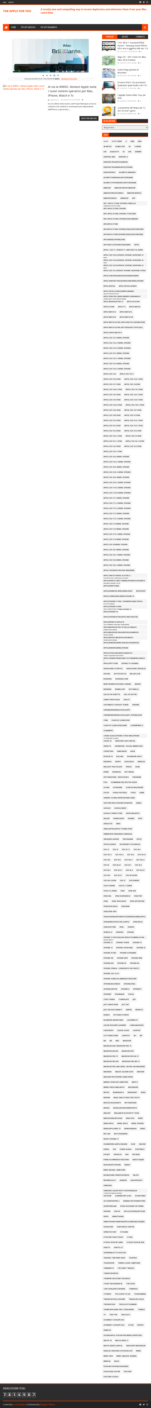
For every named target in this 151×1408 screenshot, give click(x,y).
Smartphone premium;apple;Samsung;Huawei (124, 1222)
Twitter (113, 1315)
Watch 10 (107, 1341)
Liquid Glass (123, 1030)
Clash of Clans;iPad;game (115, 725)
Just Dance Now (111, 1005)
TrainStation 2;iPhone (114, 1299)
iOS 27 (122, 881)
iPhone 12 (108, 943)
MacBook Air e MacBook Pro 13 (117, 1046)
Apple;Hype (140, 591)
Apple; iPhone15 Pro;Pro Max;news (119, 570)
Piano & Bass (126, 1149)
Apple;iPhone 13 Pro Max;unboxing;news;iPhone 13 (117, 607)
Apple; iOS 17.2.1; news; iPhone (117, 508)
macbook (127, 1041)
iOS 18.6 (117, 860)
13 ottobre (117, 141)
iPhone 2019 (122, 958)
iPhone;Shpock (110, 989)
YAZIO (116, 1361)
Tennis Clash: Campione (129, 1263)
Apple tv (121, 307)
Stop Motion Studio (113, 1237)
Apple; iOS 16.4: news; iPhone (116, 457)
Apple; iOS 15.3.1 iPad (133, 426)
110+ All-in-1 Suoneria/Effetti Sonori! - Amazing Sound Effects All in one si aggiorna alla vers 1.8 (133, 45)
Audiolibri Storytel (113, 669)
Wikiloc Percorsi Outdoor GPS (118, 1351)
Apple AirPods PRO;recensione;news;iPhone (123, 281)
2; (126, 141)
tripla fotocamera (128, 1304)
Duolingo (129, 762)
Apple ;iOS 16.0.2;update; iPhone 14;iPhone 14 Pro (123, 260)
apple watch (134, 307)
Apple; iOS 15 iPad (132, 415)
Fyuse (133, 793)
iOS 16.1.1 (126, 850)
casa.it (126, 700)
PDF (114, 1149)
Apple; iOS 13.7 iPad (112, 384)
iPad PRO (138, 896)
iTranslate (124, 999)
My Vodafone (130, 1103)
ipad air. (107, 896)
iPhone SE (121, 963)
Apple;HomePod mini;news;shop (118, 591)
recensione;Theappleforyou (116, 1175)
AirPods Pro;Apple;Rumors (116, 162)
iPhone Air (109, 963)
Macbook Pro (128, 1051)
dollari (119, 756)
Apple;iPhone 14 (111, 612)
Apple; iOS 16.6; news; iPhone (116, 477)
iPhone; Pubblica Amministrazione (120, 979)
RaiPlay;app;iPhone (112, 1165)
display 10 (108, 756)
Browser (107, 689)
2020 (132, 141)
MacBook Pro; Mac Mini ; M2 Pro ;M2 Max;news (124, 1067)
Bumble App (120, 689)
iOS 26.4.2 (140, 870)
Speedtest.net (110, 1232)
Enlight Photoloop (113, 767)
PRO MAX (136, 1154)
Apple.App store (111, 663)
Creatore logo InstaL (125, 741)
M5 (111, 1041)
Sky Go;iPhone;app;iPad (134, 1211)
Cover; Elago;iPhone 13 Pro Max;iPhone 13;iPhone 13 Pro (121, 736)
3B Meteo (108, 147)
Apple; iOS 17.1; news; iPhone (116, 498)
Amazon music (110, 198)
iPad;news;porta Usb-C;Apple (116, 922)
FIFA (105, 782)
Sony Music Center (125, 1227)
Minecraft (132, 1092)
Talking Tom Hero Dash (114, 1258)
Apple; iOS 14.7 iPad (132, 410)
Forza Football (120, 793)
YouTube (127, 1372)
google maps (120, 808)
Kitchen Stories (121, 1015)
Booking (108, 679)
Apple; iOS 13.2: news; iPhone (116, 338)
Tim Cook (130, 1284)
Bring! (138, 684)
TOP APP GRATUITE (28, 27)
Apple (136, 245)
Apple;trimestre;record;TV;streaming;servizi (124, 658)
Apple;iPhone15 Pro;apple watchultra (121, 617)
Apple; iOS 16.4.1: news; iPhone (117, 462)
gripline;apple (132, 813)
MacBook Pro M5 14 (130, 1061)
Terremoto (109, 1268)
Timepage (133, 1289)
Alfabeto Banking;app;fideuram (118, 178)
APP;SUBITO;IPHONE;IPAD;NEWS (117, 245)
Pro (127, 1154)
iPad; (106, 901)
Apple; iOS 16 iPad (133, 436)
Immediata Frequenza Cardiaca (118, 834)
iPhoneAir (119, 994)
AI (124, 152)
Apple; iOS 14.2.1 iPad (133, 395)
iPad (122, 891)
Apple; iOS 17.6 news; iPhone (116, 539)
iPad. (121, 927)
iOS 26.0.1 (117, 865)
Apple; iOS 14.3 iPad (112, 400)
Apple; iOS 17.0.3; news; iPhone (117, 493)
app (133, 198)
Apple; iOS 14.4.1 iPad (133, 400)
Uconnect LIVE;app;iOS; (114, 1325)
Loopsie (136, 1030)
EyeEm (106, 772)
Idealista (108, 824)
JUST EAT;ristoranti (113, 1010)
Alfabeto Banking (127, 172)
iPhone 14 (108, 948)
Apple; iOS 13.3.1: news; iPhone (117, 358)
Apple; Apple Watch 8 (113, 333)
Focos (106, 793)
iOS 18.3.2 (119, 855)
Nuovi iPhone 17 (111, 1139)
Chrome (135, 705)
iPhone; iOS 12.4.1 (111, 974)
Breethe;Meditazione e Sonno (117, 684)
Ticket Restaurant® (113, 1284)
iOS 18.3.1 (108, 855)
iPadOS (131, 927)
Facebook (116, 772)
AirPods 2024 (109, 157)
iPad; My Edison (137, 901)
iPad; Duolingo (119, 901)
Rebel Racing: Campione (114, 1170)
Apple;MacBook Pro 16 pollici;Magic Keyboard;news (120, 627)
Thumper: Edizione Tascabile (117, 1279)
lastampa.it (132, 1020)
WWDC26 (107, 1361)
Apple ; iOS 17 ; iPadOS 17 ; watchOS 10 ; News (123, 250)
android (124, 198)
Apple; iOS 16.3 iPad (132, 446)
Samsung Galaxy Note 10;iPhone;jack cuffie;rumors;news (120, 1191)
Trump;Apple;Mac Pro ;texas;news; (119, 1310)
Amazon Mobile (134, 193)
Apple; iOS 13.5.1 (127, 374)
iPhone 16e (108, 958)
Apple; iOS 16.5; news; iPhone (116, 467)
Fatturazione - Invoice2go (116, 777)
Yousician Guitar (112, 1372)
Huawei (131, 818)
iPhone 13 (137, 943)
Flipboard (117, 787)
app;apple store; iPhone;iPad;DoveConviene (123, 229)
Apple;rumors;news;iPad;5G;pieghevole (121, 643)
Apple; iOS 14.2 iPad (112, 395)
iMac (118, 824)
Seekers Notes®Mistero (134, 1201)
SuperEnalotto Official (115, 1253)
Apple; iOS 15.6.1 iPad (113, 436)
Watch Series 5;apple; (113, 1346)
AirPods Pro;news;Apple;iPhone (118, 167)
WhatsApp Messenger (135, 1346)
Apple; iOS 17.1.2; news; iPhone (117, 503)
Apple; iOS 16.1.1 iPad (113, 441)
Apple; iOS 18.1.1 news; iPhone (117, 555)
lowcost (126, 1036)
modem (107, 1098)
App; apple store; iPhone (115, 209)
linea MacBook (136, 1025)
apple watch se (126, 317)
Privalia (118, 1154)
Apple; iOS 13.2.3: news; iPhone (117, 348)
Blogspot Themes (47, 1404)
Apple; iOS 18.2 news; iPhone (116, 560)
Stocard (124, 1232)
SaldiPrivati (136, 1180)
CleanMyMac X (137, 725)
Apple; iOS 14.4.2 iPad (113, 405)
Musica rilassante (112, 1103)
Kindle (107, 1015)
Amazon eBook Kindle (113, 193)
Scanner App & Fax (123, 1196)
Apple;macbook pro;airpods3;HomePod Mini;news (121, 633)
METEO (106, 1092)
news (140, 1118)
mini (143, 1092)
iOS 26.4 (129, 870)
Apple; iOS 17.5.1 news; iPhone (117, 534)
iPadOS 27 (108, 932)
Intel (139, 839)
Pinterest (140, 1149)
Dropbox (107, 762)
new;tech (130, 1118)
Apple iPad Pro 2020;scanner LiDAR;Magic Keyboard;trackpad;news (122, 297)
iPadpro (119, 932)
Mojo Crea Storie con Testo (127, 1098)
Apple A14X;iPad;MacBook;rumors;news (121, 276)
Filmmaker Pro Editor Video (124, 782)
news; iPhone (137, 1123)
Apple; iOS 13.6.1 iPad (133, 379)
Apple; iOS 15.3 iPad (112, 426)
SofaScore (108, 1227)
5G (130, 147)
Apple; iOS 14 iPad (132, 384)
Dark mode (122, 751)
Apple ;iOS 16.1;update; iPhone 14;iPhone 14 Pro (125, 271)
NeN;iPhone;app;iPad (113, 1118)
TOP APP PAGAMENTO (48, 27)
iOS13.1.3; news (110, 891)
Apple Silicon (133, 302)
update (140, 1325)
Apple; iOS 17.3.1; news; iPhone (117, 519)
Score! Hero (140, 1196)
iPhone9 (107, 994)
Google (107, 808)
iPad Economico (122, 896)
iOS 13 (106, 850)
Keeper (129, 1010)
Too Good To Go (122, 1294)
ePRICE (129, 767)
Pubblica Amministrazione (116, 1160)
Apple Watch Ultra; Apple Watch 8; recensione (124, 322)
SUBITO (107, 1248)
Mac (117, 1041)
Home (4, 2)
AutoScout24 (120, 674)
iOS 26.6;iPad (131, 875)
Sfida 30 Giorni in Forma (131, 1206)
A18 (105, 152)
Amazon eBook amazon (124, 188)
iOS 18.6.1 (128, 860)
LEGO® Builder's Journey (115, 1025)
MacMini (108, 1072)
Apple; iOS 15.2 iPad (112, 420)
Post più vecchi (89, 118)
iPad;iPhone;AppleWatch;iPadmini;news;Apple (124, 917)
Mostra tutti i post (69, 79)
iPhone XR (134, 963)
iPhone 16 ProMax (128, 953)
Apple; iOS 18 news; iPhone (115, 545)
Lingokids (108, 1030)
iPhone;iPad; (129, 984)
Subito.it (118, 1248)
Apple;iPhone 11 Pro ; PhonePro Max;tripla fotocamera (123, 602)
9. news (137, 147)
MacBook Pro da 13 (130, 1056)
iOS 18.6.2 (140, 860)
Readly (127, 1165)
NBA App (107, 1113)
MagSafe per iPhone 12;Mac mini (118, 1077)
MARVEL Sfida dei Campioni (116, 1082)
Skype (106, 1216)
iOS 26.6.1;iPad (110, 881)
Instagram (128, 839)
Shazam (107, 1211)
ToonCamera (140, 1294)
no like (107, 1134)
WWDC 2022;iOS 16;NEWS (126, 1356)
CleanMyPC (108, 731)
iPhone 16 (140, 948)
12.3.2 (106, 141)
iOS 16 (115, 850)
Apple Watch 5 (110, 312)
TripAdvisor (109, 1304)
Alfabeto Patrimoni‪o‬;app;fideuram (120, 183)
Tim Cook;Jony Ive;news (114, 1289)
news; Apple (122, 1123)
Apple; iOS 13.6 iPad (112, 379)
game (141, 793)
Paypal (106, 1149)
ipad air (132, 891)
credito (107, 746)
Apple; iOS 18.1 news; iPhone (116, 550)
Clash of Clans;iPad (120, 720)
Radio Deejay (138, 1160)
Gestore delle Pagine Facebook (118, 803)
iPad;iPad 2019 (110, 912)
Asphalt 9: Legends (130, 663)
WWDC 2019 (108, 1356)
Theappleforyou (111, 1273)
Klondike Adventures (113, 1020)
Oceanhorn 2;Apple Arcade (115, 1144)
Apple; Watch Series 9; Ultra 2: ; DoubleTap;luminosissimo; (117, 576)
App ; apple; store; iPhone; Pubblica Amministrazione (120, 204)
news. (142, 1129)
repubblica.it (110, 1180)
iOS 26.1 (127, 865)
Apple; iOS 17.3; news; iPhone (116, 514)
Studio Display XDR (135, 1242)
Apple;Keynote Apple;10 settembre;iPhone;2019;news (116, 622)
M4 (105, 1041)
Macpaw (140, 1072)
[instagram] (147, 2)
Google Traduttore (113, 813)
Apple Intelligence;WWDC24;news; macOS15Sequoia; (119, 291)
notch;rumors (121, 1134)
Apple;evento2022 (111, 586)
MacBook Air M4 (111, 1051)
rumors (123, 1180)
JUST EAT (125, 1005)
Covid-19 (107, 741)
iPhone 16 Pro (110, 953)
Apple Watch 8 (110, 317)
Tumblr (141, 1310)
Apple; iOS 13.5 (110, 374)
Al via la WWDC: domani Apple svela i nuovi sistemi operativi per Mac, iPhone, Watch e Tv (72, 91)
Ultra (130, 1325)
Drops (118, 762)
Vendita (107, 1330)
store (129, 1237)
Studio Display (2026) (113, 1242)
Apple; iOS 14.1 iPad (134, 389)
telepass (133, 1258)
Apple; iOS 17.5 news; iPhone (116, 529)
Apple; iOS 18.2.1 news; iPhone (117, 565)
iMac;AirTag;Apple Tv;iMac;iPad (118, 829)
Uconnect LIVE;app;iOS (114, 1320)
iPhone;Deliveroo (112, 984)
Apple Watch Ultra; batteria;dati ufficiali (123, 327)
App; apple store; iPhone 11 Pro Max (120, 214)
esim (137, 767)
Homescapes (118, 818)
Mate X (135, 1082)
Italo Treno (109, 999)
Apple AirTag (109, 286)
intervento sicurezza (130, 844)
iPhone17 (137, 989)
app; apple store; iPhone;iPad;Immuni (121, 219)
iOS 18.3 (137, 850)
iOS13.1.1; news (125, 886)
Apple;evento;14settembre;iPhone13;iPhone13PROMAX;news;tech (124, 581)
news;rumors (130, 1129)
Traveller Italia (136, 1299)
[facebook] (140, 2)
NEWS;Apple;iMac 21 (112, 1129)
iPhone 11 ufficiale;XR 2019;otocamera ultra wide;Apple (124, 938)
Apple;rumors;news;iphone (116, 648)
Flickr (106, 787)
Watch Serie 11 (121, 1341)
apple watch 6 (126, 312)
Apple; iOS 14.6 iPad (112, 410)
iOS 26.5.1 (118, 875)
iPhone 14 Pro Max (124, 948)
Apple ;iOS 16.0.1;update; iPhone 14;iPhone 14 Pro (123, 255)
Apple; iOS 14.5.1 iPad (135, 405)
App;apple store (111, 224)
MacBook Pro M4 (111, 1061)
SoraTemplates (19, 1404)
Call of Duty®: (130, 694)
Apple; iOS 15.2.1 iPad (133, 420)
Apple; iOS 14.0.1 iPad (113, 389)
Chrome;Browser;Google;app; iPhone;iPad (123, 715)
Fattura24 (129, 772)
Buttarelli (134, 689)
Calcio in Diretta (112, 694)
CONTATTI (11, 2)
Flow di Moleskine (134, 787)
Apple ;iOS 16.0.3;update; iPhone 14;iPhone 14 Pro (123, 266)
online (142, 1144)
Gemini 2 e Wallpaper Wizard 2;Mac (119, 798)
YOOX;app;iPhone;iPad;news (116, 1366)
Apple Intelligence (128, 286)
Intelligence (110, 844)
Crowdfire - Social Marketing (129, 746)
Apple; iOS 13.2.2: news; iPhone (117, 343)
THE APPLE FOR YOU (17, 11)
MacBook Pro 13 (111, 1056)
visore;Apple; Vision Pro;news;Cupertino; (123, 1335)
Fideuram (136, 777)
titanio (107, 1294)
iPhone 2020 (136, 958)
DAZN (132, 751)
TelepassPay (109, 1263)
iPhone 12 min (122, 943)
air (129, 152)
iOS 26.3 (107, 870)
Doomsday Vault (134, 756)
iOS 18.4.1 (142, 855)
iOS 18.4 (130, 855)
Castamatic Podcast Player (116, 705)
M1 (135, 1036)
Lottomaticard (111, 1036)
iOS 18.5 (107, 860)
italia (131, 994)
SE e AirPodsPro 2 (111, 1201)
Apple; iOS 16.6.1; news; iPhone (117, 483)
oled (133, 1144)
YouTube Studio (111, 1377)
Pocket (107, 1154)
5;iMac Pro (120, 147)
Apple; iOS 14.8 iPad (112, 415)
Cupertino (108, 751)
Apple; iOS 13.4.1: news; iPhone (117, 369)
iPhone (130, 932)
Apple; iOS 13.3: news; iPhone (116, 353)
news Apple (109, 1123)
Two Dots (125, 1315)
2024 (139, 141)
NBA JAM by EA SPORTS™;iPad (126, 1113)
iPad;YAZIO (138, 922)
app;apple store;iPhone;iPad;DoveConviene (123, 234)
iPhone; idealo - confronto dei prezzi (121, 968)
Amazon (107, 188)
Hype (140, 818)
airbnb (138, 152)
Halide (107, 818)
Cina (106, 720)
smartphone (118, 1216)
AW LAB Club (135, 674)
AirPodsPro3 (109, 172)
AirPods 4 (123, 157)
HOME (13, 27)
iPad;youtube (110, 927)
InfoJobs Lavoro (111, 839)
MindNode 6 (118, 1092)
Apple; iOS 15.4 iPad (112, 431)
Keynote (139, 1010)
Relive (136, 1175)
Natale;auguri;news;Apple (125, 1108)
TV (105, 1315)
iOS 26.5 (107, 875)
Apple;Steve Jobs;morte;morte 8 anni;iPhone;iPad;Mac (118, 653)
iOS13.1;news (109, 886)
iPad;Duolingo (111, 906)
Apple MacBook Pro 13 (113, 302)
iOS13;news (134, 881)
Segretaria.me (110, 1206)
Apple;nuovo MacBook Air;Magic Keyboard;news (118, 638)
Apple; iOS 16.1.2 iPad (135, 441)
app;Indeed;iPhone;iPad (114, 240)
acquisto (114, 152)
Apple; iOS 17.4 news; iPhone (116, 524)
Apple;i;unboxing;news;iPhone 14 (119, 596)
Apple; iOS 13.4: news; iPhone (116, 364)
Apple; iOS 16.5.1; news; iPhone (117, 472)
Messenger (133, 1087)
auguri (107, 674)
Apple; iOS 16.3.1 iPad (113, 451)
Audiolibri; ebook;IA (136, 669)
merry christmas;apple (114, 1087)
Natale (107, 1108)
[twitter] (143, 2)
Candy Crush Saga (112, 700)
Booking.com (121, 679)
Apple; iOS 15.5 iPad (132, 431)
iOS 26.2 (138, 865)
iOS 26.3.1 (118, 870)
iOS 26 (106, 865)
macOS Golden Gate (124, 1072)
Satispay (107, 1196)
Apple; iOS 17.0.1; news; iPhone (117, 488)
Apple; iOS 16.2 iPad (112, 446)
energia (141, 762)
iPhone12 (125, 989)
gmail (139, 803)
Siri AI (117, 1211)
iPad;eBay (125, 906)
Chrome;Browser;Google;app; (117, 710)
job (134, 999)
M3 (141, 1036)
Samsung (108, 1185)
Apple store (109, 307)
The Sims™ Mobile (126, 1268)
